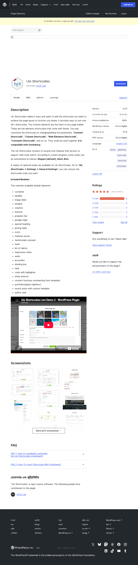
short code (121, 155)
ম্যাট (108, 524)
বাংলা (38, 548)
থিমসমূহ (37, 524)
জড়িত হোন (85, 520)
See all (124, 222)
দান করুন (86, 529)
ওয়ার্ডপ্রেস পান (128, 4)
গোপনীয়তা (14, 533)
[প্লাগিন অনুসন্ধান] (39, 30)
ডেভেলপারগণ (62, 529)
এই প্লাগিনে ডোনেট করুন (101, 272)
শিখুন (60, 520)
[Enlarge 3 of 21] (31, 402)
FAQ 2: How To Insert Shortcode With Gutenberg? (36, 464)
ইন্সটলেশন (40, 97)
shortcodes (121, 166)
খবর (12, 524)
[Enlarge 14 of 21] (57, 393)
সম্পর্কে (13, 520)
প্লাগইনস (38, 529)
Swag (85, 533)
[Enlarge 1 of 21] (31, 371)
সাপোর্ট (60, 524)
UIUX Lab (41, 86)
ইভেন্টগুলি (85, 524)
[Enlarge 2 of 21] (31, 387)
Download (120, 83)
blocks (112, 150)
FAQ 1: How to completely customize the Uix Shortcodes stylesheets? (29, 454)
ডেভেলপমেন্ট (54, 97)
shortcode (122, 161)
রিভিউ (28, 97)
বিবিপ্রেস (110, 529)
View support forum (102, 245)
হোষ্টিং (12, 529)
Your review (98, 222)
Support (123, 97)
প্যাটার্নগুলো (38, 533)
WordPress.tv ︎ (65, 533)
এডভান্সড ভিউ (97, 174)
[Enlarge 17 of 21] (83, 371)
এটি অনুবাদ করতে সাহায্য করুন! (84, 21)
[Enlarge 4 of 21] (31, 430)
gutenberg (122, 150)
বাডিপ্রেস (110, 533)
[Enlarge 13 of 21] (57, 371)
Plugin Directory (18, 13)
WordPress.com (114, 520)
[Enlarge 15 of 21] (57, 413)
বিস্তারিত (17, 97)
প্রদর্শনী (37, 520)
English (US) (121, 143)
